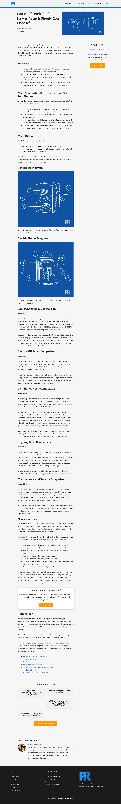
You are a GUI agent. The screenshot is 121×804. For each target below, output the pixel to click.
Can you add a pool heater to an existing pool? (39, 667)
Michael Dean (27, 28)
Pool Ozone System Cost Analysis (59, 692)
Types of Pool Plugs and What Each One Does (31, 715)
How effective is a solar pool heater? (35, 673)
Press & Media (50, 779)
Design (13, 782)
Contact (48, 782)
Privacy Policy (84, 786)
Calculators (15, 776)
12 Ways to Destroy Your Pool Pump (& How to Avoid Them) (59, 703)
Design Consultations (52, 784)
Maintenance (15, 790)
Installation (15, 787)
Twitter (81, 784)
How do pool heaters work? (32, 665)
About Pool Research (52, 776)
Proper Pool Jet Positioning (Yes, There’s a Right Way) (32, 693)
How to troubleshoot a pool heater (35, 656)
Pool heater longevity (30, 670)
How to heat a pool (29, 662)
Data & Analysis (16, 779)
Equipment (15, 784)
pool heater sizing (52, 646)
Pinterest (89, 784)
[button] (107, 4)
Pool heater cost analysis (31, 659)
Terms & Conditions (96, 786)
